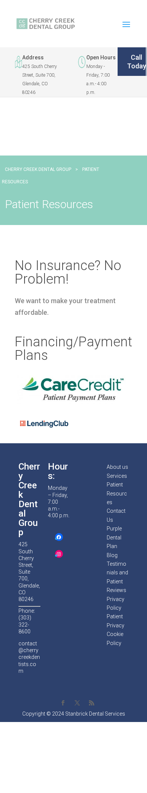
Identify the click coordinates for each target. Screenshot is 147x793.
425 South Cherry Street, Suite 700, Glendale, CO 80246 (29, 571)
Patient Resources (117, 493)
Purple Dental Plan (114, 537)
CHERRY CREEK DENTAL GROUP (38, 169)
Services (117, 476)
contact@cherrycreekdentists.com (29, 657)
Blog (112, 555)
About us (117, 467)
